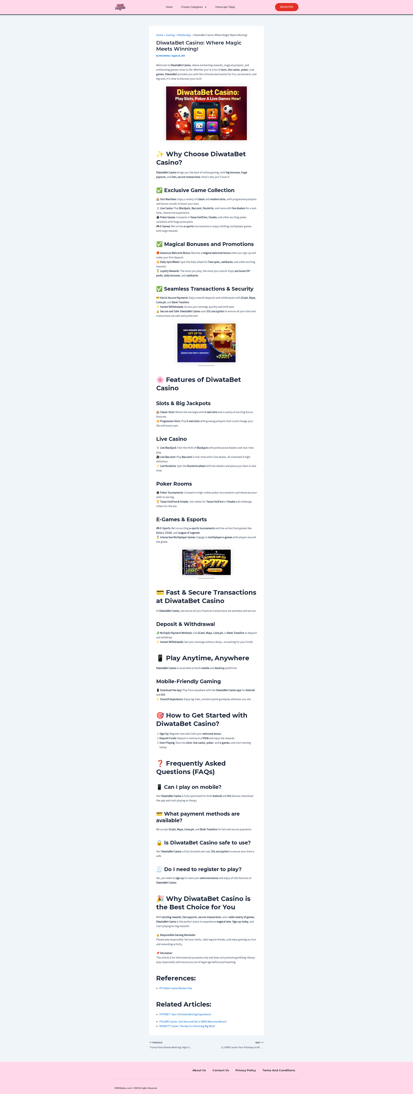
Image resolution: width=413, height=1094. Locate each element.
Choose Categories (192, 7)
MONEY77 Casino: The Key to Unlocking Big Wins (186, 1026)
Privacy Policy (246, 1070)
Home (169, 7)
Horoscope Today (225, 7)
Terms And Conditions (278, 1070)
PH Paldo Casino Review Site (175, 988)
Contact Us (220, 1070)
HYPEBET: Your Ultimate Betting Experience (184, 1014)
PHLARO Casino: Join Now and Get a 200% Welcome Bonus (192, 1021)
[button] (286, 7)
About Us (199, 1070)
